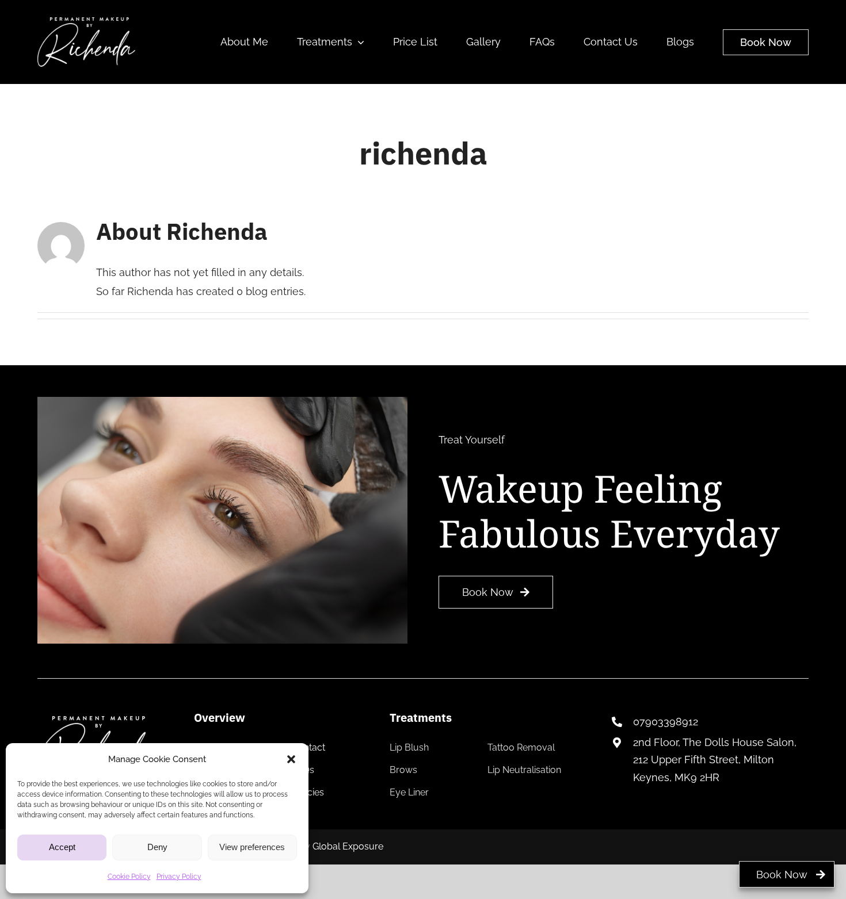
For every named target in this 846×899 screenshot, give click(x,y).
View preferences (252, 847)
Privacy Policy (179, 877)
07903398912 (665, 722)
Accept (62, 847)
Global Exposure (348, 846)
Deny (157, 847)
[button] (291, 759)
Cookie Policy (129, 877)
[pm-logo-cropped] (86, 22)
